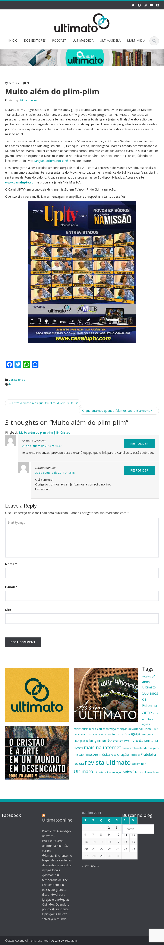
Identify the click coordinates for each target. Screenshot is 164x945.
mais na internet (102, 747)
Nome (11, 564)
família (107, 734)
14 (94, 842)
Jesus (144, 734)
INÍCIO (13, 40)
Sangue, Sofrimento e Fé (51, 161)
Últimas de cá (151, 772)
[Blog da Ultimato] (82, 22)
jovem (84, 740)
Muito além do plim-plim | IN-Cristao (44, 432)
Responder (139, 444)
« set (85, 866)
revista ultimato (108, 762)
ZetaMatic (70, 940)
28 (94, 856)
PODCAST (59, 40)
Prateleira (148, 754)
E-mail (11, 587)
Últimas (138, 772)
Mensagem (151, 748)
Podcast (135, 755)
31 (117, 856)
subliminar (139, 764)
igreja (135, 734)
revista (79, 763)
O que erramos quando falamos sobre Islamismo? (119, 411)
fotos (115, 734)
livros (78, 747)
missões (91, 754)
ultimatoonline (102, 772)
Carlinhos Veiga (106, 728)
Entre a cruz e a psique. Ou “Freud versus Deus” (43, 403)
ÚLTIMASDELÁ (110, 40)
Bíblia (92, 729)
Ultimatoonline (28, 100)
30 (109, 856)
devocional (135, 729)
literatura (118, 740)
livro (127, 741)
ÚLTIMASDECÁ (83, 40)
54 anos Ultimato (149, 682)
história (125, 734)
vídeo (127, 771)
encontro (87, 734)
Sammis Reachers (33, 441)
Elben (147, 729)
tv (10, 384)
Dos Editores (17, 380)
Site (8, 610)
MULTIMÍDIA (136, 40)
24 (117, 849)
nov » (95, 866)
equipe (99, 734)
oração (123, 754)
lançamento (100, 740)
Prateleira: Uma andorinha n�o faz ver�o (55, 846)
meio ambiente (132, 748)
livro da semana (144, 740)
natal (113, 754)
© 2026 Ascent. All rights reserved (26, 940)
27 (86, 856)
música (104, 754)
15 (102, 842)
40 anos (146, 676)
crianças (122, 729)
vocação (117, 772)
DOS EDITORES (35, 40)
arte (147, 712)
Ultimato (83, 771)
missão (79, 755)
